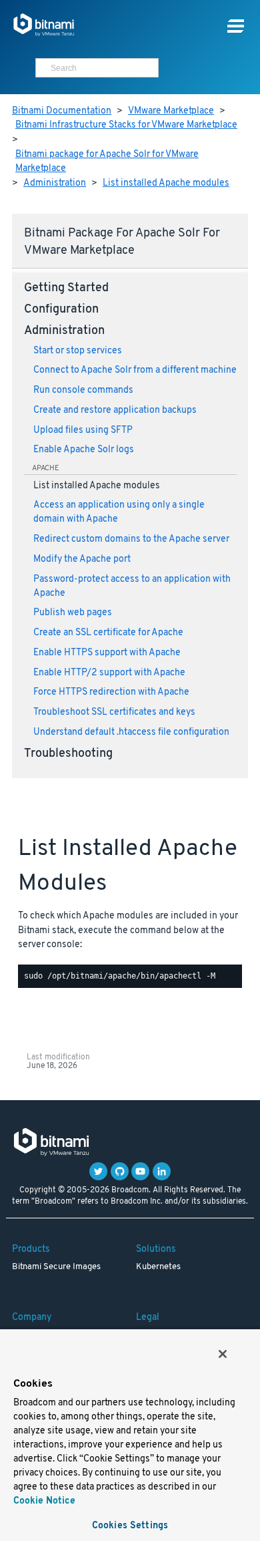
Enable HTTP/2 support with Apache (109, 673)
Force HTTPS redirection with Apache (111, 692)
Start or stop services (77, 351)
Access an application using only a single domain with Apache (119, 512)
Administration (54, 183)
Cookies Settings (130, 1526)
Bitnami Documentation (61, 111)
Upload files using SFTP (83, 430)
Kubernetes (158, 1267)
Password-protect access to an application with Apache (132, 586)
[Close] (222, 1354)
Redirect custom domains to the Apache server (131, 539)
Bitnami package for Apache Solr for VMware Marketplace (107, 162)
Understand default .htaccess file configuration (131, 732)
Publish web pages (72, 613)
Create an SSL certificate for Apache (108, 633)
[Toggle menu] (235, 26)
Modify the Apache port (82, 559)
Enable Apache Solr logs (83, 450)
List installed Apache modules (166, 183)
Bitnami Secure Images (56, 1267)
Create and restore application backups (115, 410)
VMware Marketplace (171, 111)
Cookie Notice (44, 1501)
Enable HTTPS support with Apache (107, 653)
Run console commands (83, 390)
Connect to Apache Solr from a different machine (135, 370)
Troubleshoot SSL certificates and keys (114, 712)
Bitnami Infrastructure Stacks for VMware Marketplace (126, 125)
